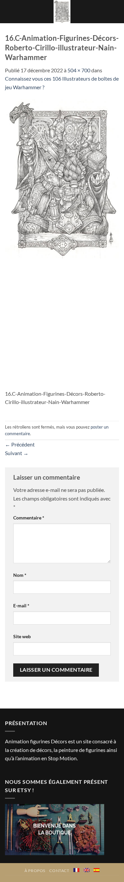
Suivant (16, 453)
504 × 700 (78, 70)
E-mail (21, 605)
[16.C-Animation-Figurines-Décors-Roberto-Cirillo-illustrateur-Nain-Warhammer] (62, 178)
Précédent (20, 444)
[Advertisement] (62, 324)
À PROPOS (34, 870)
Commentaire (28, 517)
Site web (22, 636)
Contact (59, 870)
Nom (19, 575)
